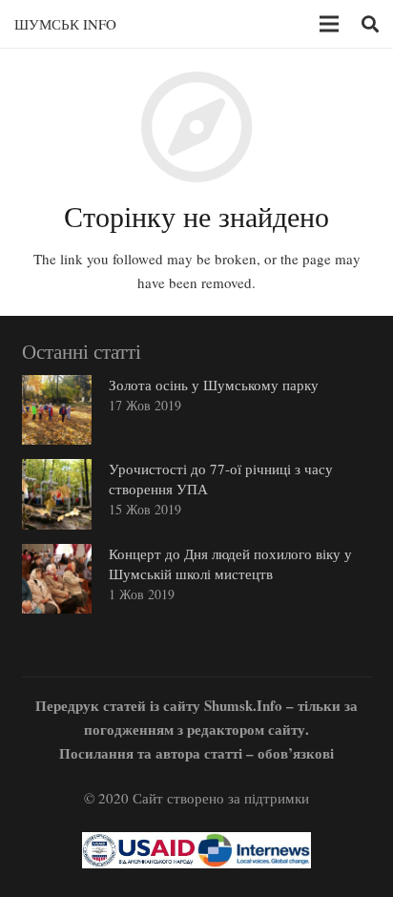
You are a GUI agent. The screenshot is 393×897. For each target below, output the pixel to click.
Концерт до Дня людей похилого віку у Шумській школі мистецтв (230, 563)
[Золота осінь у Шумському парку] (57, 410)
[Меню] (329, 24)
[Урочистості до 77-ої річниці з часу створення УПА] (57, 494)
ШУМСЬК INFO (65, 23)
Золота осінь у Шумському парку (214, 384)
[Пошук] (370, 24)
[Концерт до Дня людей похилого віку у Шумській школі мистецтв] (57, 579)
